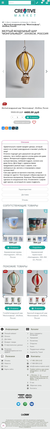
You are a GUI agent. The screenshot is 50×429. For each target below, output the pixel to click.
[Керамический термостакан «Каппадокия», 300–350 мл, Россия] (37, 222)
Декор (33, 22)
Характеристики (25, 189)
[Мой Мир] (9, 128)
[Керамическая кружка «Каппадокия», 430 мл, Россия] (12, 222)
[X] (13, 128)
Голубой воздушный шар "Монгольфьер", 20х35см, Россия (13, 315)
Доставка (25, 195)
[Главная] (3, 22)
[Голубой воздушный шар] (12, 283)
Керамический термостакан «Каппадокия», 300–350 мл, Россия (37, 256)
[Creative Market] (25, 12)
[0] (42, 2)
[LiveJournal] (16, 128)
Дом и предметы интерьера (17, 22)
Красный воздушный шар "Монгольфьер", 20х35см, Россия (37, 315)
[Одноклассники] (6, 128)
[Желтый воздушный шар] (25, 69)
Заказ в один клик (22, 122)
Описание (25, 142)
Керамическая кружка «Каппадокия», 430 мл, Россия (13, 254)
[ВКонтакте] (3, 128)
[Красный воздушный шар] (37, 283)
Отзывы (25, 200)
